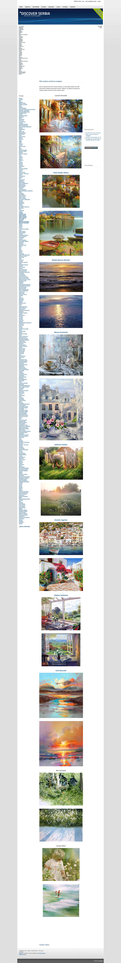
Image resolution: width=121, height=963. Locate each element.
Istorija (65, 7)
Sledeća (47, 944)
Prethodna (42, 944)
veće (83, 1)
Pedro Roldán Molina (61, 173)
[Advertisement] (27, 85)
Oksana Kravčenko (61, 332)
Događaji (51, 7)
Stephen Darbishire (61, 595)
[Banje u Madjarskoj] (24, 526)
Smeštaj (27, 7)
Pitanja (43, 7)
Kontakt (72, 7)
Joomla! (21, 953)
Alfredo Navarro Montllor (61, 260)
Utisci (58, 7)
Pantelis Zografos (60, 520)
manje (99, 1)
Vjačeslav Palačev (60, 445)
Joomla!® (100, 960)
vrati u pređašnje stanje (90, 1)
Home (21, 7)
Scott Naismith (61, 671)
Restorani (36, 7)
